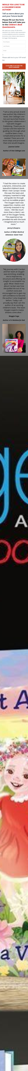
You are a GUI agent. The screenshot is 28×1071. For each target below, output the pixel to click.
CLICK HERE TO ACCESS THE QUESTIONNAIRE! (14, 66)
